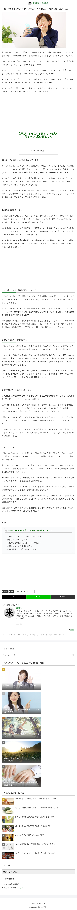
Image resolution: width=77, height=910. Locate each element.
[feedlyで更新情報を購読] (17, 623)
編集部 (19, 608)
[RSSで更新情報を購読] (21, 623)
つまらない (31, 591)
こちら (20, 888)
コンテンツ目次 (36, 151)
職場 (18, 591)
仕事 (12, 591)
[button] (63, 597)
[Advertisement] (38, 110)
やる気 (5, 591)
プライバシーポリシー (38, 903)
